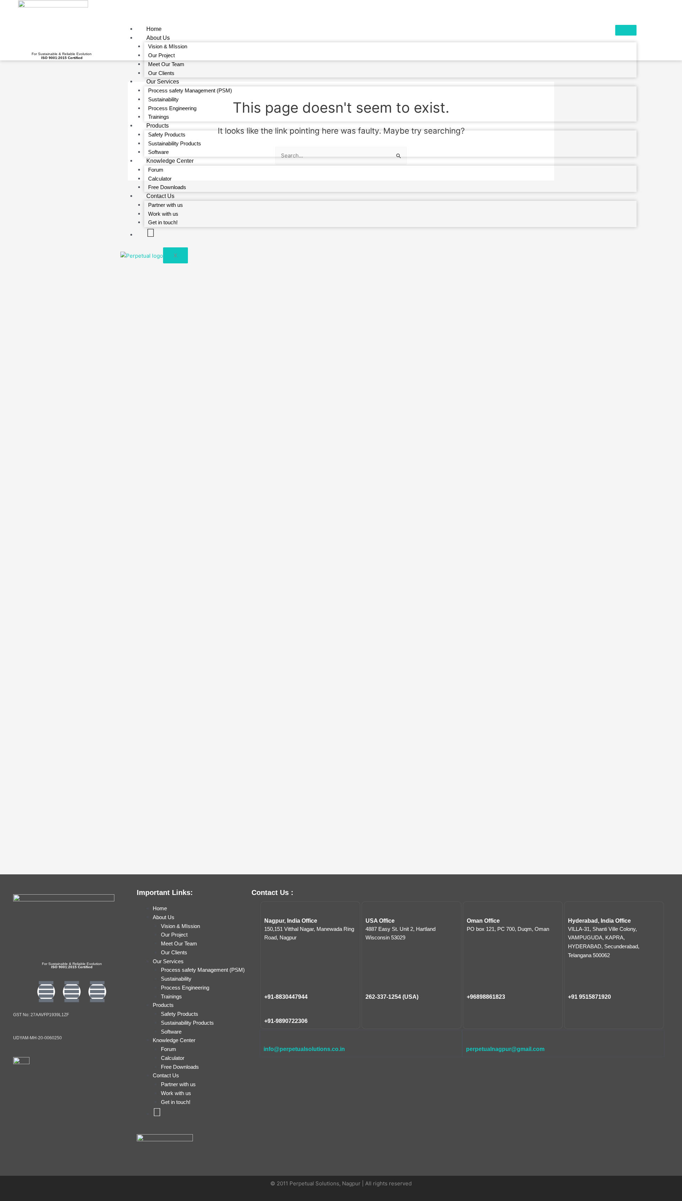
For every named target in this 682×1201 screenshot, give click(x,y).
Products (157, 126)
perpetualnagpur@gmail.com (505, 1049)
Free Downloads (167, 187)
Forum (155, 170)
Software (158, 152)
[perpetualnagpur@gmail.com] (470, 1038)
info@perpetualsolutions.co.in (304, 1049)
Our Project (161, 55)
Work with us (163, 214)
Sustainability (163, 99)
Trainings (158, 117)
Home (154, 29)
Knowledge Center (170, 161)
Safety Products (166, 135)
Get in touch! (163, 222)
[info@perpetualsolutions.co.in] (268, 1038)
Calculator (160, 179)
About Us (158, 38)
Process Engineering (172, 108)
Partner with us (165, 205)
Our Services (162, 82)
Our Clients (161, 73)
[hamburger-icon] (626, 30)
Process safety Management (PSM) (190, 90)
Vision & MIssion (167, 46)
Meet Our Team (166, 64)
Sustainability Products (174, 143)
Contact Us (160, 196)
